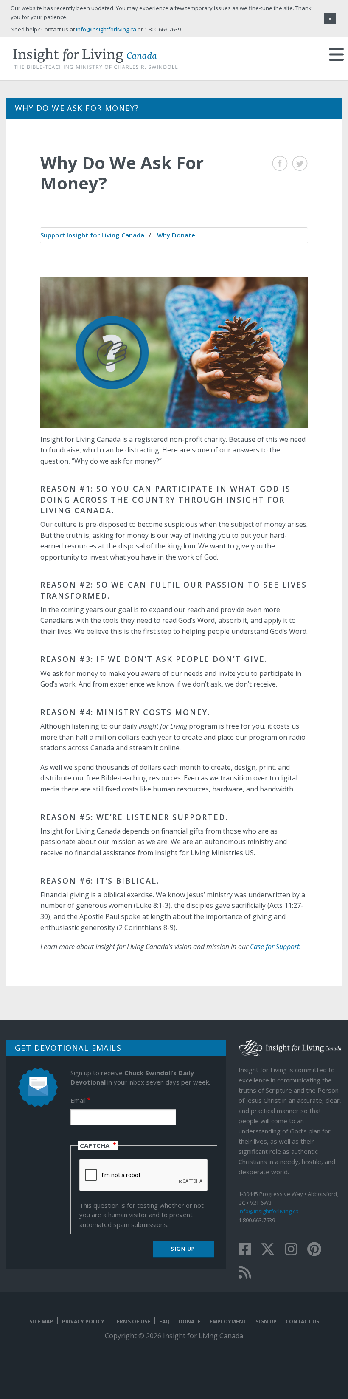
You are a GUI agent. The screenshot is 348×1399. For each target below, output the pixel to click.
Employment (228, 1321)
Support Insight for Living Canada (92, 235)
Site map (41, 1321)
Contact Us (302, 1321)
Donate (190, 1321)
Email (78, 1100)
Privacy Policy (83, 1321)
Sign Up (266, 1321)
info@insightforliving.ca (269, 1211)
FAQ (164, 1321)
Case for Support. (275, 946)
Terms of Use (131, 1321)
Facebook (280, 163)
